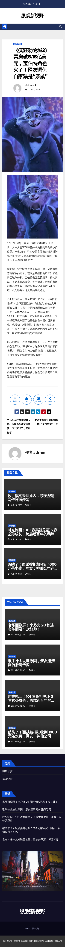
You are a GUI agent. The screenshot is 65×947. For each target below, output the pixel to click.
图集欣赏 (12, 621)
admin (33, 85)
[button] (60, 26)
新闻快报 (17, 44)
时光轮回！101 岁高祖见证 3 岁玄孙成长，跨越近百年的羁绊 (32, 532)
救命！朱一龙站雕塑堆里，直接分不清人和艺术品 (30, 839)
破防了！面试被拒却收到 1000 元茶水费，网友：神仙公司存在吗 (32, 568)
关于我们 (36, 928)
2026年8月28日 (19, 635)
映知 (29, 505)
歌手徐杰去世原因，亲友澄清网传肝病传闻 (31, 497)
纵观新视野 (32, 16)
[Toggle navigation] (33, 27)
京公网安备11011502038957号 (48, 941)
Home (27, 928)
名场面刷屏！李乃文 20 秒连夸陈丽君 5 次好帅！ (31, 627)
